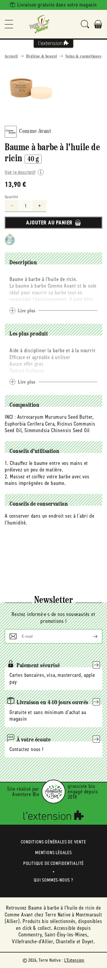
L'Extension (74, 960)
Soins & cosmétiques (83, 56)
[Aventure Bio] (53, 791)
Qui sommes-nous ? (53, 880)
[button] (9, 24)
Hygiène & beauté (41, 56)
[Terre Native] (39, 24)
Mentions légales (53, 852)
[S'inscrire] (90, 636)
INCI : (10, 417)
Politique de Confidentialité (53, 863)
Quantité (11, 197)
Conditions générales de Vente (53, 842)
